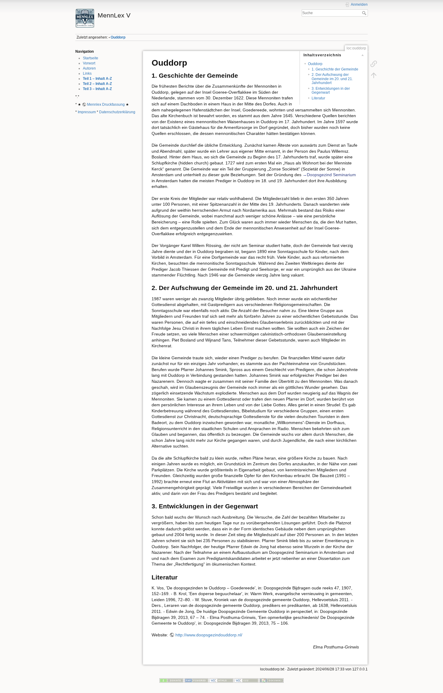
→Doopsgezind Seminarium (329, 174)
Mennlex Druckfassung (106, 104)
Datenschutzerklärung (117, 112)
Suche (365, 13)
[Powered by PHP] (196, 680)
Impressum (87, 112)
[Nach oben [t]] (374, 75)
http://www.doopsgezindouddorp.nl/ (208, 634)
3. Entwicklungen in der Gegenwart (331, 90)
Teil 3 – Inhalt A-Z (97, 89)
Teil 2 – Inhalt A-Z (97, 84)
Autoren (89, 68)
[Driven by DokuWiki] (271, 680)
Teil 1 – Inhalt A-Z (97, 78)
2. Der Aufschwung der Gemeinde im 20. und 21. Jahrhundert (332, 79)
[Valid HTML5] (221, 680)
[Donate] (171, 680)
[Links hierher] (374, 64)
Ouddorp (118, 37)
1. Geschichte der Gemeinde (335, 69)
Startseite (90, 58)
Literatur (318, 98)
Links (87, 73)
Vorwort (89, 63)
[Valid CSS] (246, 680)
